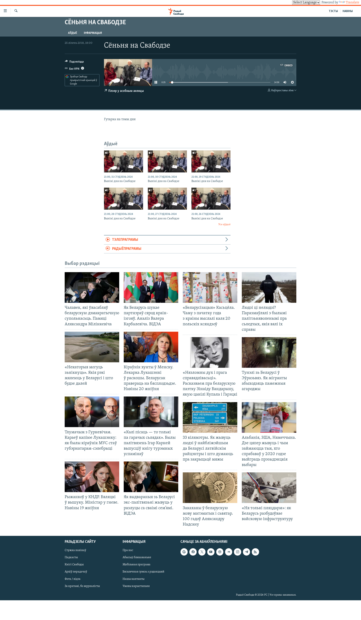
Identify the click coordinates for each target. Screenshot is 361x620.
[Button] (74, 62)
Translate (352, 2)
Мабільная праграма (136, 564)
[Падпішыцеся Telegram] (246, 551)
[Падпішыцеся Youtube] (210, 551)
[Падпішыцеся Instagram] (237, 551)
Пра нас (128, 550)
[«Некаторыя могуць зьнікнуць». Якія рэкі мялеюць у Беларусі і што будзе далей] (92, 347)
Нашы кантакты (133, 579)
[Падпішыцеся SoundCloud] (228, 551)
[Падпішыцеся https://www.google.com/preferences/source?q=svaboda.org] (184, 551)
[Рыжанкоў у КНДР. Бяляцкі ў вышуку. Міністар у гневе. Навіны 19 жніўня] (92, 476)
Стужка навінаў (75, 550)
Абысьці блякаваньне (137, 557)
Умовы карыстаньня (136, 586)
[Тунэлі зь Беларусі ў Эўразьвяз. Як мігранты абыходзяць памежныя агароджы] (269, 352)
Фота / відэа (72, 579)
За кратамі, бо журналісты (82, 586)
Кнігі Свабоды (74, 564)
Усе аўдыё (224, 224)
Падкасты (71, 557)
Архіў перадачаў (76, 571)
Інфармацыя (93, 33)
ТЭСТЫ (333, 11)
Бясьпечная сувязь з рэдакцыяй (143, 571)
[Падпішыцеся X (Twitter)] (202, 551)
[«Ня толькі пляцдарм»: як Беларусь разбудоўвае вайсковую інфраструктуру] (269, 487)
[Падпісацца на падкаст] (219, 551)
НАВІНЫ (348, 11)
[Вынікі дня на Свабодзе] (123, 161)
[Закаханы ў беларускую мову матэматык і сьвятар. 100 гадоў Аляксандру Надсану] (210, 487)
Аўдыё (72, 33)
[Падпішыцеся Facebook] (192, 551)
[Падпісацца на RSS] (255, 551)
